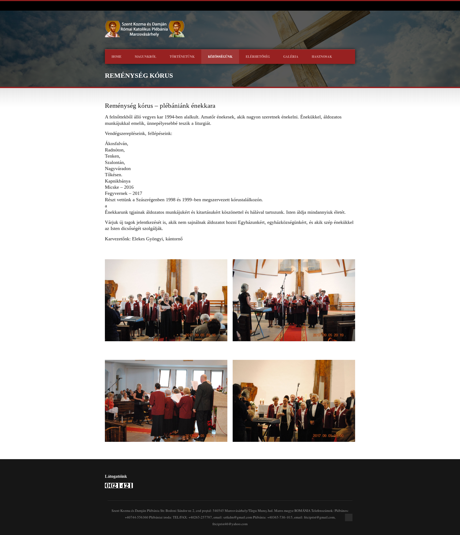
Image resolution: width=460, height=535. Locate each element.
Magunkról (145, 56)
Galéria (290, 56)
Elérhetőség (258, 56)
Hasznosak (322, 56)
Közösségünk (220, 56)
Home (116, 56)
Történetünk (182, 56)
